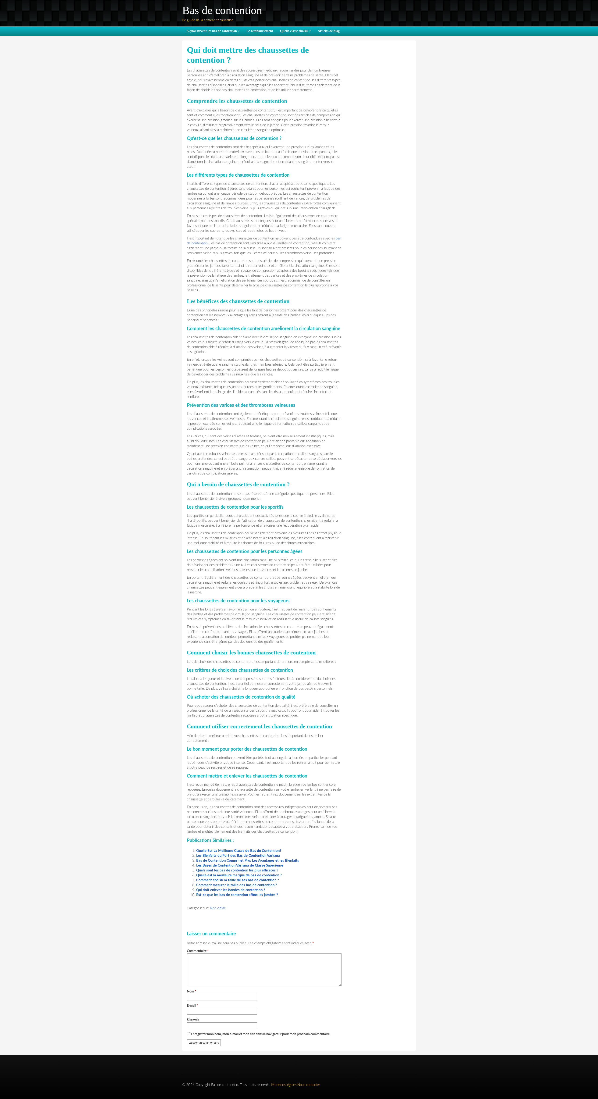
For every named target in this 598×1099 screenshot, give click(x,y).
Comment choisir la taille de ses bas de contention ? (237, 880)
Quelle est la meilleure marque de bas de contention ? (239, 875)
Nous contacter (308, 1085)
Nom (191, 991)
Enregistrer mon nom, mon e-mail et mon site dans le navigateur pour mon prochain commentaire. (260, 1034)
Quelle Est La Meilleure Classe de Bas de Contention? (238, 851)
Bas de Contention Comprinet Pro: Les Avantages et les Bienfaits (247, 860)
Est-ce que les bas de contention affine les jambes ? (237, 895)
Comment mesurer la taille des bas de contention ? (236, 885)
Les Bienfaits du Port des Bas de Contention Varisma (238, 855)
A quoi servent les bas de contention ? (212, 31)
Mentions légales (283, 1085)
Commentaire (198, 951)
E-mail (192, 1005)
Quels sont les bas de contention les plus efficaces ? (237, 870)
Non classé (218, 908)
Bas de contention (222, 10)
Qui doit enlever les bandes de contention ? (230, 890)
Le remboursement (259, 31)
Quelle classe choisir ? (295, 31)
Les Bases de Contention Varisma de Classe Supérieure (239, 865)
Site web (193, 1020)
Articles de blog (329, 31)
